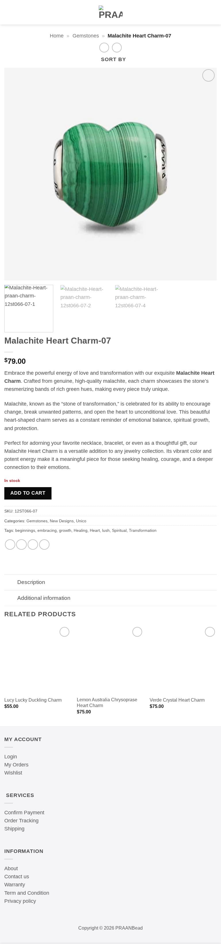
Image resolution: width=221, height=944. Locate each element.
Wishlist (13, 773)
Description (31, 582)
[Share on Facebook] (10, 544)
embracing (47, 530)
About (11, 868)
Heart (95, 530)
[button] (7, 12)
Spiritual (119, 530)
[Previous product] (117, 47)
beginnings (25, 530)
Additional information (44, 598)
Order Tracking (21, 821)
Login (10, 757)
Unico (81, 521)
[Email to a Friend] (33, 544)
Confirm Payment (24, 812)
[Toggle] (10, 582)
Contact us (16, 876)
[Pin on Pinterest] (44, 544)
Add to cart (27, 493)
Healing (80, 530)
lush (106, 530)
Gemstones (86, 36)
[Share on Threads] (21, 544)
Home (57, 36)
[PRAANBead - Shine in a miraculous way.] (111, 12)
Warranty (14, 885)
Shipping (14, 829)
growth (65, 530)
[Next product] (104, 47)
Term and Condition (26, 893)
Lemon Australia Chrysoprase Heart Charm (107, 702)
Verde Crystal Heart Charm (177, 700)
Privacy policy (20, 901)
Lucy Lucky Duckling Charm (33, 700)
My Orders (16, 765)
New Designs (62, 521)
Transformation (143, 530)
